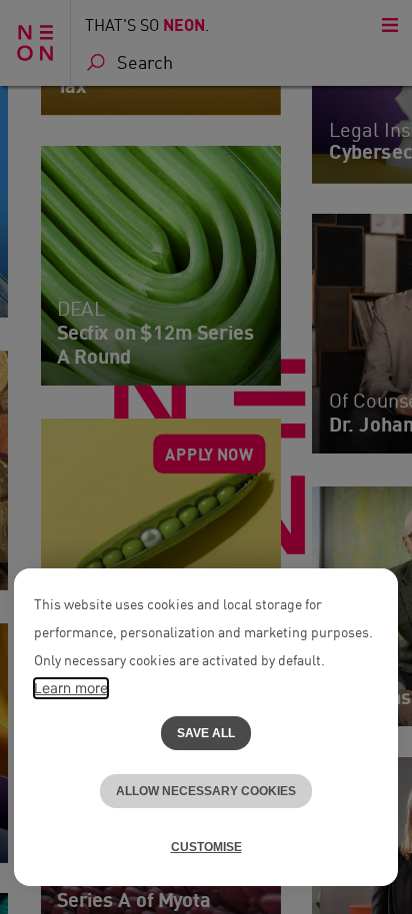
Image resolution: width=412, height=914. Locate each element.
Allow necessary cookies (206, 791)
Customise (206, 847)
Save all (206, 733)
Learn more (71, 687)
